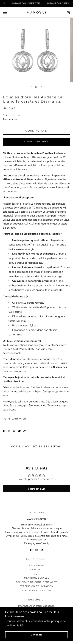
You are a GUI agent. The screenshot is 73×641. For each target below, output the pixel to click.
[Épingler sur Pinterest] (14, 430)
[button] (24, 430)
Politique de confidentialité (36, 582)
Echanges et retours (36, 590)
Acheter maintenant (36, 141)
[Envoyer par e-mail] (19, 430)
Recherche (36, 565)
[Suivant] (41, 87)
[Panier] (68, 12)
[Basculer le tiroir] (5, 12)
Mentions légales (36, 577)
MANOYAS (9, 108)
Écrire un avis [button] (36, 489)
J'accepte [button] (36, 634)
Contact (36, 569)
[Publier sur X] (9, 430)
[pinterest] (41, 550)
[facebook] (31, 550)
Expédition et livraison (36, 586)
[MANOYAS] (36, 12)
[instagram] (36, 550)
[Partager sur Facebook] (4, 430)
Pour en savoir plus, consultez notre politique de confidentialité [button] (36, 623)
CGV (36, 573)
